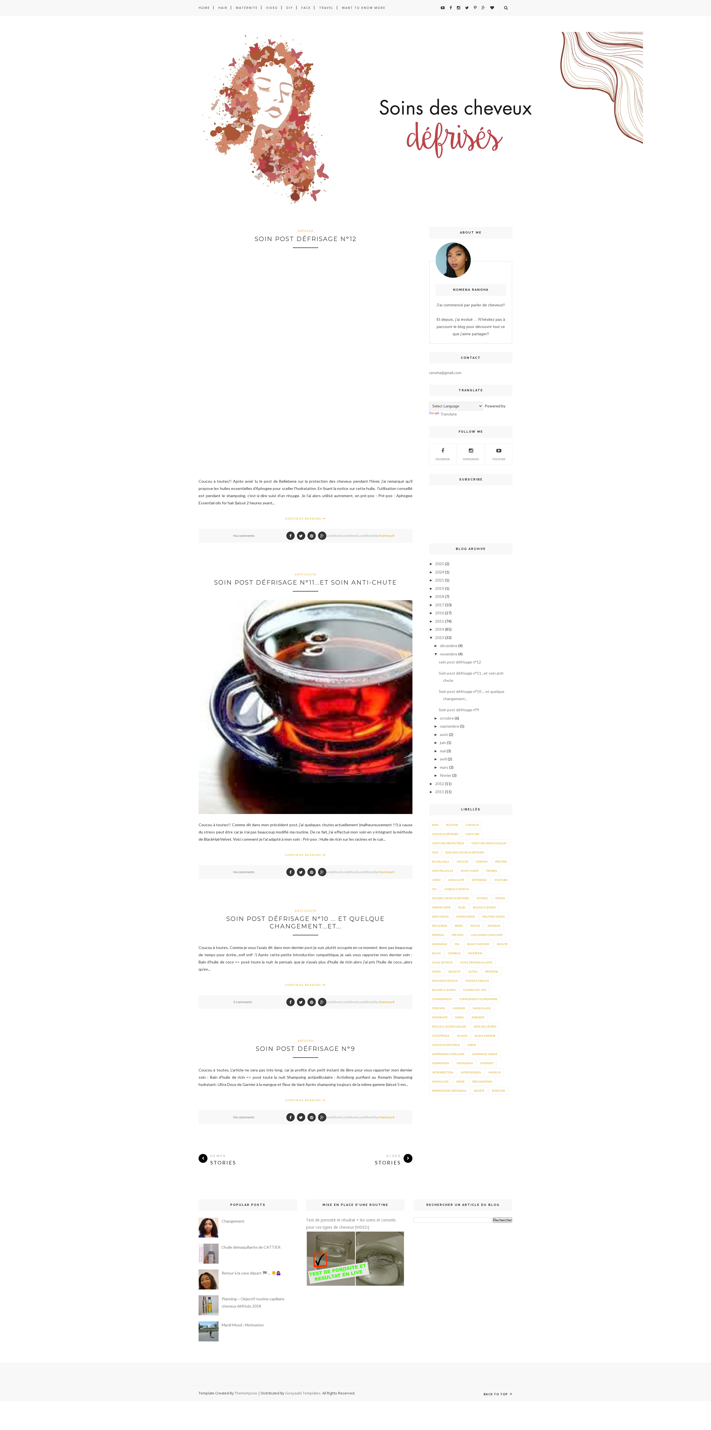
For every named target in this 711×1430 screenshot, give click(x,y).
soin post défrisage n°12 (306, 239)
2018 (439, 596)
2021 (439, 580)
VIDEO (272, 8)
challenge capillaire (487, 934)
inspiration (440, 1063)
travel (500, 898)
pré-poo (501, 861)
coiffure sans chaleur (489, 843)
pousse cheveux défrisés (450, 898)
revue (475, 925)
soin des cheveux (445, 980)
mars (444, 767)
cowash (482, 861)
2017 (439, 604)
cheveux (472, 825)
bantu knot (470, 870)
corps (471, 1044)
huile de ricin (442, 962)
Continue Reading (303, 518)
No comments (244, 536)
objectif (454, 971)
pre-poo (457, 934)
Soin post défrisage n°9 (305, 1049)
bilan (436, 953)
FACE (306, 8)
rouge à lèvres (484, 907)
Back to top (496, 1394)
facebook (475, 953)
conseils (454, 953)
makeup (495, 1072)
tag (457, 944)
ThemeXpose (246, 1393)
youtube (498, 459)
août (444, 734)
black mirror (485, 1035)
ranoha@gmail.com (445, 372)
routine (452, 825)
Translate (448, 414)
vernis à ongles (477, 980)
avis (435, 852)
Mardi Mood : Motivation (243, 1325)
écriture (498, 1090)
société (479, 1090)
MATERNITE (247, 8)
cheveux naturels (446, 1044)
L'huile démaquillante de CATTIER (251, 1247)
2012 (439, 783)
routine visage (493, 916)
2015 (439, 621)
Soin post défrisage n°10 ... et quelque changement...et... (305, 922)
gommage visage (484, 1054)
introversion (471, 1072)
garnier (459, 1008)
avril (443, 759)
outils (472, 971)
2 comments (242, 1002)
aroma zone (441, 907)
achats (462, 1035)
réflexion (439, 925)
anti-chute (306, 574)
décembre (448, 645)
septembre (449, 726)
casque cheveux (456, 889)
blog (461, 907)
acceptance (440, 1035)
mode (460, 1081)
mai (443, 750)
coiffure (472, 834)
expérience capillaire (448, 1054)
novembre (448, 654)
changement (442, 999)
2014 (439, 629)
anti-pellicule (442, 870)
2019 (439, 588)
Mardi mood (465, 916)
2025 (439, 563)
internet (487, 1063)
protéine (491, 971)
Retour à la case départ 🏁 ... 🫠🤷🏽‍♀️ (251, 1273)
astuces (305, 230)
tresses (491, 870)
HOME (204, 8)
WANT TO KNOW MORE (363, 8)
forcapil (438, 1008)
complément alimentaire (478, 999)
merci (459, 1017)
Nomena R (386, 536)
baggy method (478, 944)
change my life (474, 989)
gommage (439, 944)
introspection (442, 1072)
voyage (482, 898)
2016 (439, 612)
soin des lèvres (485, 1026)
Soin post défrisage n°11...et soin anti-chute (305, 582)
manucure (440, 1081)
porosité (478, 1017)
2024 (439, 572)
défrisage (479, 879)
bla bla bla (440, 861)
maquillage (482, 1008)
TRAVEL (326, 8)
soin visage (440, 916)
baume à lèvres (444, 989)
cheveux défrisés (445, 834)
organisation (482, 1081)
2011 (439, 791)
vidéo (436, 879)
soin (435, 825)
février (445, 775)
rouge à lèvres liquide (449, 1026)
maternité (440, 1017)
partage (438, 934)
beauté (502, 944)
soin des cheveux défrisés (464, 852)
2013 (439, 637)
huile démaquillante (476, 962)
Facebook (442, 459)
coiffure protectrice (448, 843)
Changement (233, 1221)
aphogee (493, 925)
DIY (289, 8)
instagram (471, 459)
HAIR (222, 8)
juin (443, 742)
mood (436, 971)
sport (459, 925)
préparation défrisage (449, 1090)
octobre (447, 718)
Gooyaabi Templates (303, 1393)
